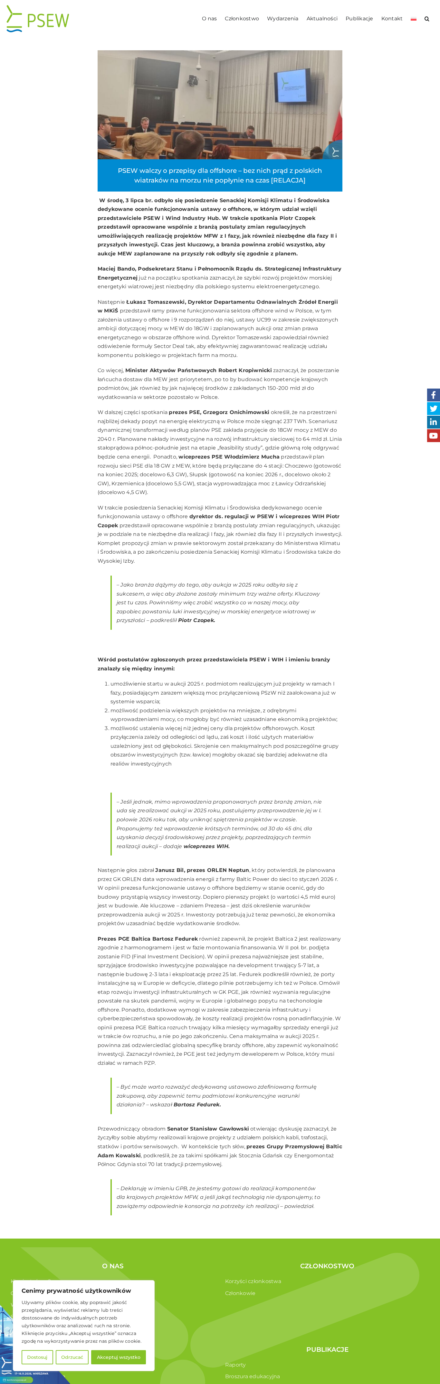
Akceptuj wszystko (118, 1357)
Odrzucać (72, 1357)
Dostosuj (37, 1357)
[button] (427, 18)
